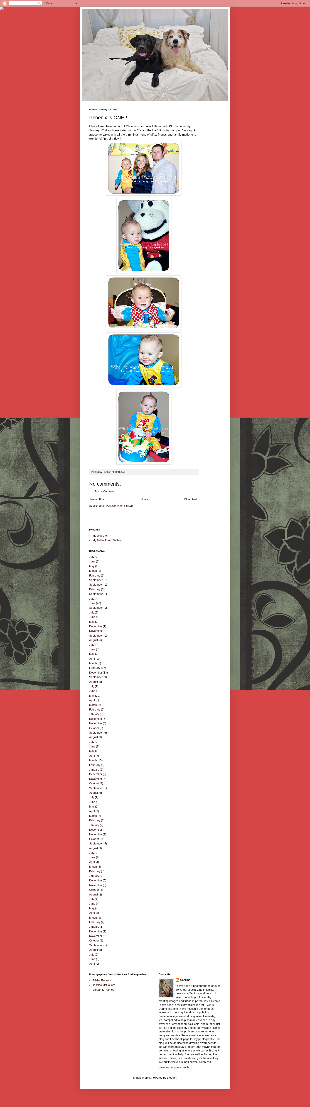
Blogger (171, 1077)
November (95, 631)
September (96, 580)
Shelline (185, 980)
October (94, 728)
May (91, 566)
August (93, 640)
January (94, 714)
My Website (100, 535)
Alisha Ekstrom (102, 980)
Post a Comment (105, 491)
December (95, 626)
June (92, 561)
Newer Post (97, 499)
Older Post (190, 499)
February (94, 575)
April (92, 658)
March (93, 570)
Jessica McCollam (104, 985)
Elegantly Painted (103, 989)
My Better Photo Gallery (107, 540)
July (91, 557)
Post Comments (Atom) (120, 505)
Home (144, 499)
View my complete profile (174, 1067)
